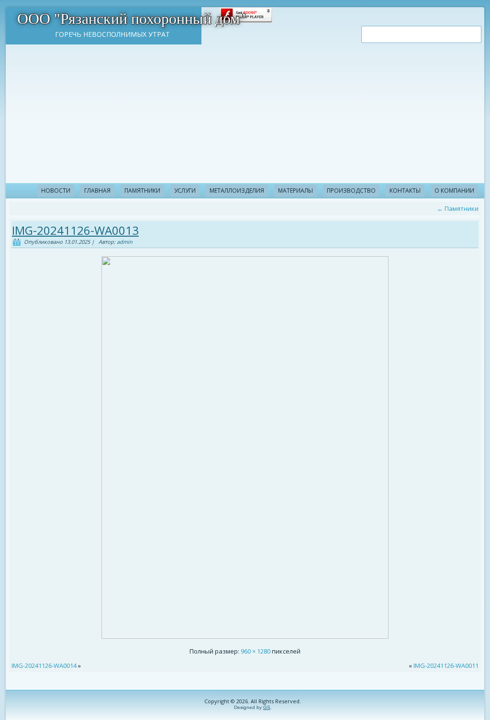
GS (266, 707)
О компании (454, 190)
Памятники (142, 190)
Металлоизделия (237, 190)
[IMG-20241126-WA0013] (245, 636)
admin (125, 241)
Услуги (185, 190)
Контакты (405, 190)
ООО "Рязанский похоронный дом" (131, 18)
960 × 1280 (255, 651)
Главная (97, 190)
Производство (351, 190)
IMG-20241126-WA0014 (44, 665)
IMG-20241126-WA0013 (75, 230)
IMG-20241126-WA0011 (446, 665)
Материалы (295, 190)
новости (55, 190)
